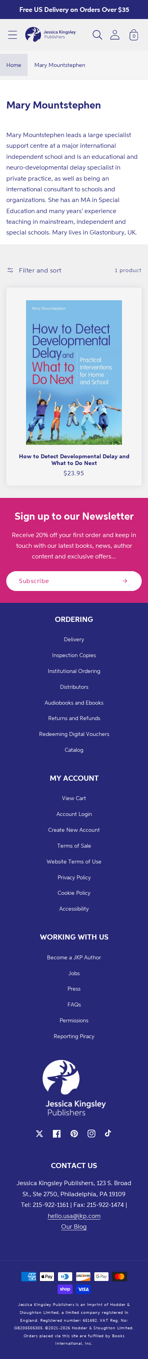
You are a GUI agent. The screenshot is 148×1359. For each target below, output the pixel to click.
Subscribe (34, 580)
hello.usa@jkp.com (74, 1215)
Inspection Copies (74, 655)
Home (13, 64)
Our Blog (74, 1226)
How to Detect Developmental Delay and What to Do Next (74, 460)
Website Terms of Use (74, 861)
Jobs (74, 973)
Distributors (74, 686)
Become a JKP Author (74, 957)
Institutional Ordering (74, 670)
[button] (12, 35)
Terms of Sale (74, 845)
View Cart (74, 798)
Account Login (74, 813)
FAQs (74, 1004)
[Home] (50, 35)
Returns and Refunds (74, 718)
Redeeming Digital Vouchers (74, 733)
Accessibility (74, 908)
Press (74, 988)
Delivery (74, 639)
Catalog (74, 749)
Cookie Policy (74, 892)
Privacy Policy (74, 877)
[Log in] (115, 35)
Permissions (74, 1020)
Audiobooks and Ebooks (74, 702)
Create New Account (74, 829)
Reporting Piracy (74, 1036)
